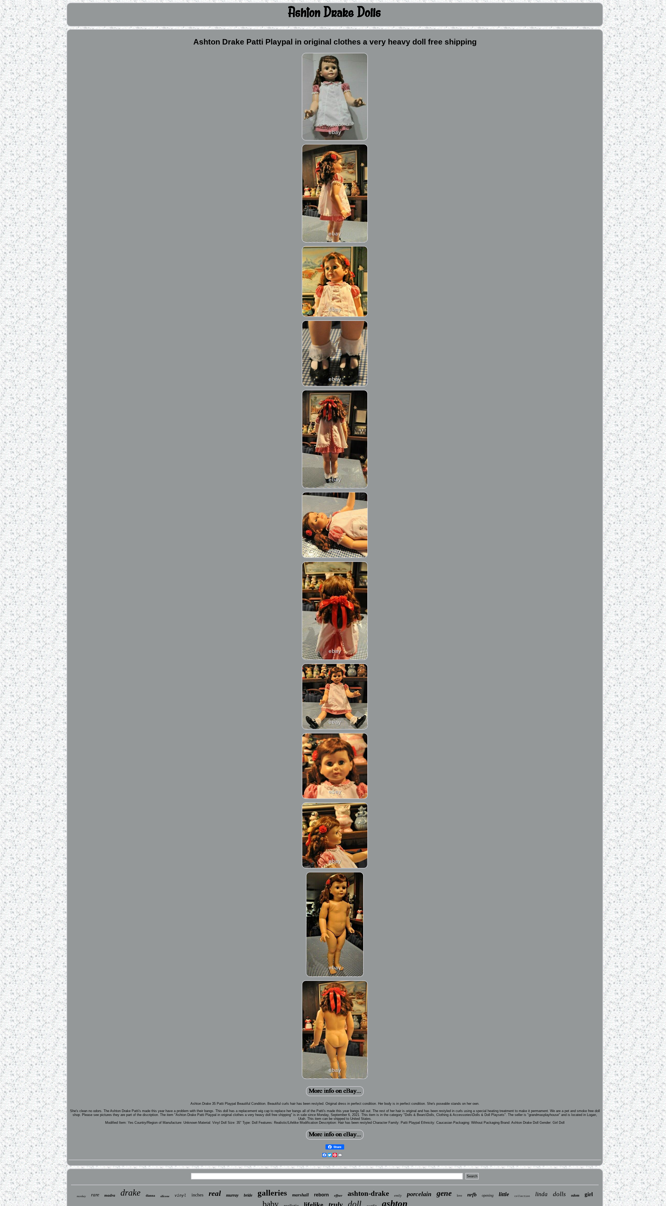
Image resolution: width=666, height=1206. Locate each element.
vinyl (180, 1195)
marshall (300, 1194)
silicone (164, 1196)
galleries (272, 1192)
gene (444, 1193)
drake (130, 1192)
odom (575, 1195)
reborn (321, 1194)
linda (541, 1194)
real (215, 1193)
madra (109, 1195)
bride (248, 1195)
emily (398, 1195)
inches (197, 1194)
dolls (559, 1193)
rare (95, 1194)
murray (232, 1195)
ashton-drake (368, 1193)
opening (488, 1195)
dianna (150, 1195)
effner (338, 1195)
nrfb (472, 1194)
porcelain (419, 1194)
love (459, 1195)
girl (589, 1194)
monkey (81, 1196)
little (504, 1194)
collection (522, 1196)
